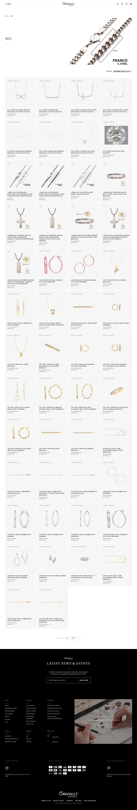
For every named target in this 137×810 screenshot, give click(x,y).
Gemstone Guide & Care (54, 708)
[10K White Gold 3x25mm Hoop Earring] (20, 522)
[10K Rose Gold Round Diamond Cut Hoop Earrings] (84, 269)
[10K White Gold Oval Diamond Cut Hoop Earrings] (116, 522)
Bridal (7, 705)
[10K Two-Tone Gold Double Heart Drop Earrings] (20, 395)
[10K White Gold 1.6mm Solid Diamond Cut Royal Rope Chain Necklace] (52, 480)
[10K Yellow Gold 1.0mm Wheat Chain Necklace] (20, 607)
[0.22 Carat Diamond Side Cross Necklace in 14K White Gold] (84, 98)
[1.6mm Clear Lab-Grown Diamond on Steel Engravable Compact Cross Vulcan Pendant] (116, 225)
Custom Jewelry (31, 708)
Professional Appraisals (30, 717)
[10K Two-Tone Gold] (20, 353)
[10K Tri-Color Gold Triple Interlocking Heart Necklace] (52, 311)
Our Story (8, 736)
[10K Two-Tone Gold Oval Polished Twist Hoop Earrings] (84, 395)
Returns (78, 800)
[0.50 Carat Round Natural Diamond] (116, 139)
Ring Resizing (30, 713)
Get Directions (103, 725)
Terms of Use (46, 800)
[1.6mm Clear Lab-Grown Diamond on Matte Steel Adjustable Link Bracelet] (84, 225)
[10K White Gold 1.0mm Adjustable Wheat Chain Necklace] (116, 437)
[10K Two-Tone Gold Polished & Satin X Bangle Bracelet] (116, 395)
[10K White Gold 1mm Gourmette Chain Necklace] (84, 480)
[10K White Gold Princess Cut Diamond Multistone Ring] (84, 564)
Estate (7, 716)
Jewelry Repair (31, 711)
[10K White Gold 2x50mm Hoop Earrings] (116, 480)
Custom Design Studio (12, 739)
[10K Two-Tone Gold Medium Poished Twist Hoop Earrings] (52, 395)
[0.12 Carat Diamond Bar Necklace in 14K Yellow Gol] (52, 98)
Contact (29, 739)
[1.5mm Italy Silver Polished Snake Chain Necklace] (84, 181)
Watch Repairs (30, 721)
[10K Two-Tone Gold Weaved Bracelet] (84, 437)
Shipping (28, 741)
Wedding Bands (10, 711)
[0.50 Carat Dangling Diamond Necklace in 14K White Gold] (52, 139)
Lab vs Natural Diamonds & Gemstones (54, 717)
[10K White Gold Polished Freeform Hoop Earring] (20, 564)
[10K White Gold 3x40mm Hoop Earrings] (84, 522)
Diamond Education (53, 705)
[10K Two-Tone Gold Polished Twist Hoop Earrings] (20, 437)
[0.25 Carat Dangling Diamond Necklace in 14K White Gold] (20, 139)
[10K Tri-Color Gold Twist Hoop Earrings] (116, 311)
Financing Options (10, 741)
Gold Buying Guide (53, 711)
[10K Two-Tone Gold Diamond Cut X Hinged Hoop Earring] (116, 353)
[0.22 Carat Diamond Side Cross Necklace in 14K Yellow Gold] (116, 98)
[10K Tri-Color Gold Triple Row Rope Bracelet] (84, 311)
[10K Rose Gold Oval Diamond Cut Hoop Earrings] (52, 269)
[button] (118, 4)
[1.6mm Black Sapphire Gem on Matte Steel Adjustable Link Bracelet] (116, 181)
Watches (7, 719)
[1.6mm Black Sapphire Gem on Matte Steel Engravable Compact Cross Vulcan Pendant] (20, 225)
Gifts (6, 722)
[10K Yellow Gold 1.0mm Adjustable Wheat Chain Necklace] (116, 564)
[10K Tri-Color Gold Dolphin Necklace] (116, 269)
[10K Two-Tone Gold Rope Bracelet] (52, 437)
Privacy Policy (58, 800)
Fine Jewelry (9, 713)
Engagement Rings (11, 708)
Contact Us (29, 724)
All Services (30, 705)
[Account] (122, 4)
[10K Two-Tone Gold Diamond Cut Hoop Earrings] (84, 353)
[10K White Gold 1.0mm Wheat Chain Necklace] (20, 480)
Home (7, 16)
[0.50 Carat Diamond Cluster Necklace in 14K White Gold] (84, 139)
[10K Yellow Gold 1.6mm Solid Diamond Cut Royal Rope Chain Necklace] (52, 607)
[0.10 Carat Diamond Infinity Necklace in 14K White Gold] (20, 98)
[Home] (68, 4)
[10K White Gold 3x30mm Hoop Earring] (52, 522)
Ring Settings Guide (53, 713)
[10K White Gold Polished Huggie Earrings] (52, 564)
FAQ (27, 736)
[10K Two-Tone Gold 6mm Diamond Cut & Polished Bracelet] (52, 353)
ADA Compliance (90, 800)
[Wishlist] (126, 4)
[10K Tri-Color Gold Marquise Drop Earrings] (20, 311)
